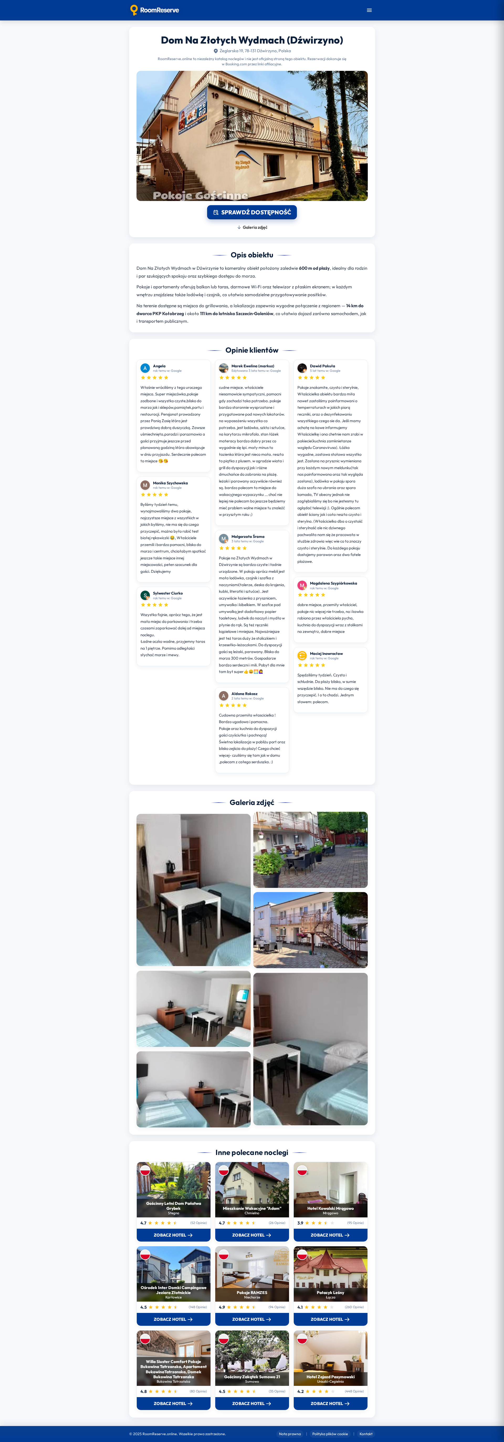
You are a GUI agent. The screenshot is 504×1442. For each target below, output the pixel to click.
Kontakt (366, 1434)
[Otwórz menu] (369, 10)
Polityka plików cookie (330, 1434)
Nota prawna (290, 1434)
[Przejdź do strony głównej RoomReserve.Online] (154, 10)
